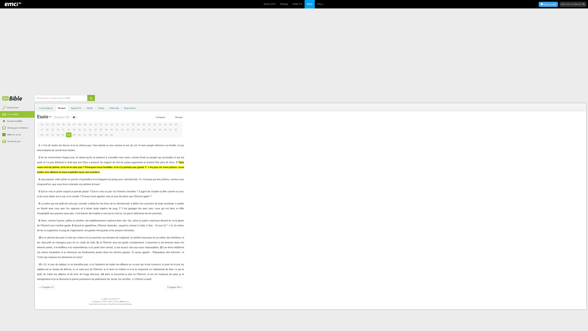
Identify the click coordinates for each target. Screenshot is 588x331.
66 (111, 135)
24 (165, 124)
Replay (284, 4)
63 (95, 135)
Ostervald (114, 108)
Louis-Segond (46, 108)
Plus (320, 4)
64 (101, 135)
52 (176, 129)
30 (58, 129)
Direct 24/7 (270, 4)
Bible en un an (14, 134)
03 (53, 124)
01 (42, 124)
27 (42, 129)
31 (63, 129)
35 (85, 129)
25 (170, 124)
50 (165, 129)
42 (122, 129)
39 (106, 129)
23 (160, 124)
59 (74, 135)
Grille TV (297, 4)
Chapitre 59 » (174, 287)
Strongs (178, 117)
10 (90, 124)
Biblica (123, 302)
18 (133, 124)
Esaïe (42, 116)
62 (90, 135)
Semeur (62, 108)
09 (85, 124)
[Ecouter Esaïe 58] (74, 117)
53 (42, 135)
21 (149, 124)
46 (144, 129)
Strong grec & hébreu (17, 128)
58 (69, 135)
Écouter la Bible (14, 121)
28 (47, 129)
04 (58, 124)
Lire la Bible (13, 114)
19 (138, 124)
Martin (90, 108)
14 (111, 124)
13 (106, 124)
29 (52, 129)
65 (106, 135)
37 (95, 129)
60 (79, 135)
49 (160, 129)
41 (117, 129)
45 (138, 129)
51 (170, 129)
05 (63, 124)
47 (149, 129)
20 (144, 124)
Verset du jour (14, 141)
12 (101, 124)
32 (69, 129)
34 (79, 129)
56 (58, 135)
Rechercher (13, 107)
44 (133, 129)
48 (154, 129)
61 (85, 135)
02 (47, 124)
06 (69, 124)
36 (90, 129)
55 (52, 135)
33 (74, 129)
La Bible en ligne (12, 98)
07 (74, 124)
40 (111, 129)
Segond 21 (76, 108)
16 (122, 124)
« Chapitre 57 (46, 287)
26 (176, 124)
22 (154, 124)
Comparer (160, 117)
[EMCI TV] (13, 4)
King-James (130, 108)
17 (127, 124)
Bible (310, 4)
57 (63, 135)
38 (101, 129)
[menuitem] (17, 107)
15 (117, 124)
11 (95, 124)
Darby (101, 108)
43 (127, 129)
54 (47, 135)
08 (79, 124)
